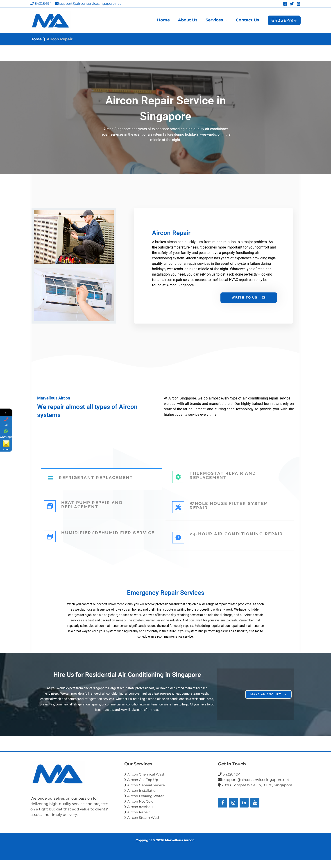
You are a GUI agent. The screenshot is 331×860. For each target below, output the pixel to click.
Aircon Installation (142, 790)
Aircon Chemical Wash (146, 774)
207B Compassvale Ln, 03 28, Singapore (256, 785)
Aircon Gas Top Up (142, 780)
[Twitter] (292, 4)
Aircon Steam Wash (143, 817)
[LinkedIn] (244, 803)
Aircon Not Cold (140, 801)
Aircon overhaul (140, 807)
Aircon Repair (138, 812)
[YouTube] (254, 803)
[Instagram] (299, 4)
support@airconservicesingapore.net (90, 3)
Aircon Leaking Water (145, 796)
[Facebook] (285, 4)
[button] (225, 20)
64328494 (43, 3)
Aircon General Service (145, 785)
